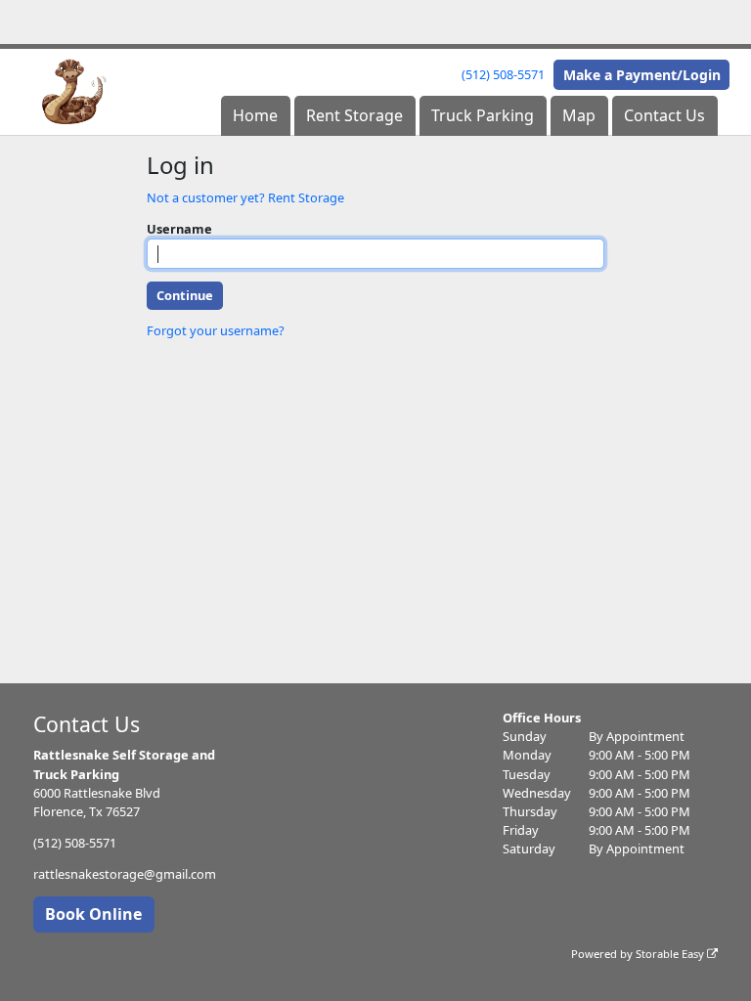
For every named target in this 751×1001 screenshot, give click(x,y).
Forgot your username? (216, 330)
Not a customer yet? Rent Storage (245, 197)
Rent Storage (354, 115)
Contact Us (664, 115)
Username (179, 229)
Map (579, 115)
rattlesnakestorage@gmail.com (124, 874)
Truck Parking (482, 115)
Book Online (93, 914)
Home (255, 115)
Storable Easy (671, 953)
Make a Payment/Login (642, 74)
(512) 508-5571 (503, 74)
